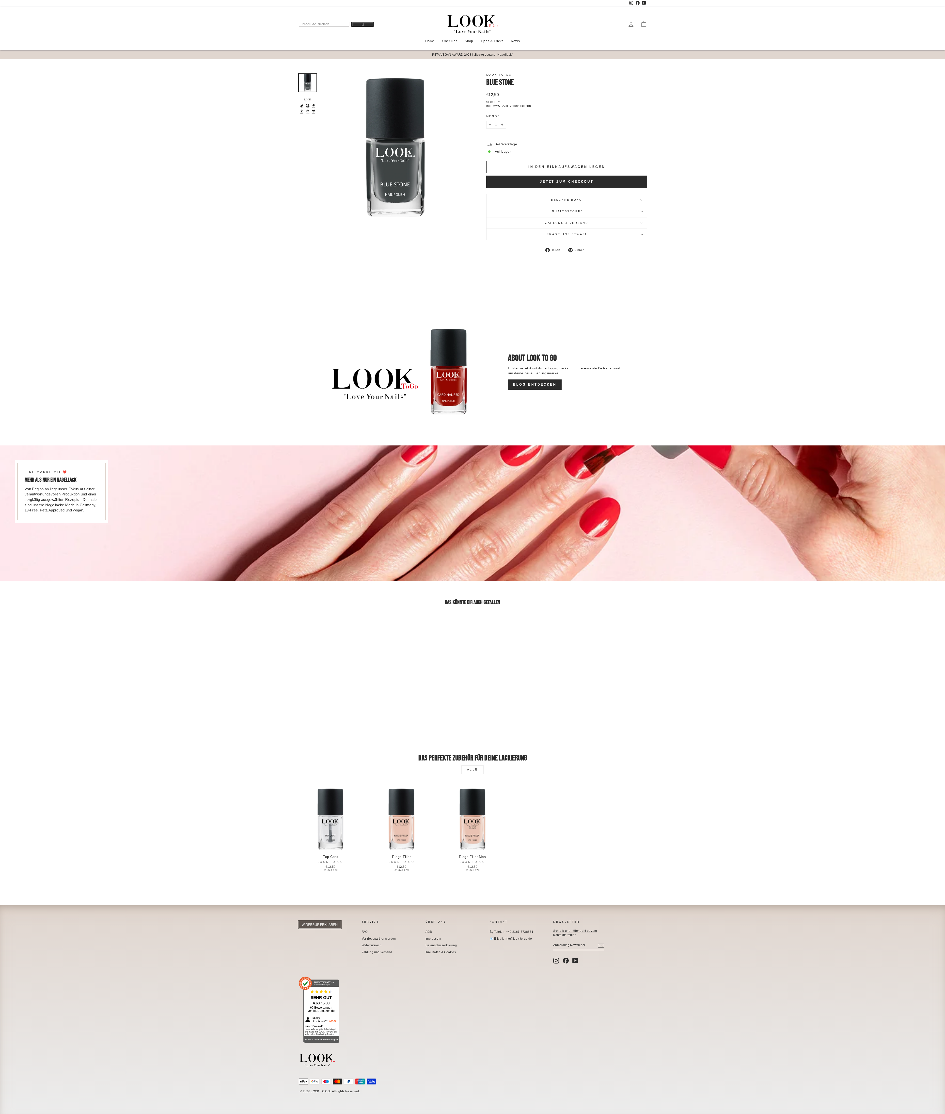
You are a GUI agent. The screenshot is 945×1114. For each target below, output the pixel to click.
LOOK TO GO (499, 74)
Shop (469, 41)
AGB (428, 932)
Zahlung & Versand (566, 222)
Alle (472, 769)
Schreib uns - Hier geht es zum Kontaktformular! (575, 933)
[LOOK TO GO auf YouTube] (575, 961)
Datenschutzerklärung (441, 945)
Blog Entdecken (534, 384)
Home (430, 41)
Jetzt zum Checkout (567, 181)
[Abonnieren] (601, 946)
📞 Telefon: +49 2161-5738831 (511, 932)
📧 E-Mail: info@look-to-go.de (510, 938)
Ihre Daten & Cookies (440, 952)
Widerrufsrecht (372, 945)
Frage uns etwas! (567, 234)
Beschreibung (566, 199)
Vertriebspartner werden (379, 938)
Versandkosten (520, 106)
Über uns (449, 41)
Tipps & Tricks (492, 41)
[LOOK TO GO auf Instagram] (556, 961)
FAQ (365, 932)
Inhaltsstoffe (567, 211)
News (515, 41)
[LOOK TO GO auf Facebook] (566, 961)
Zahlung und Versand (377, 952)
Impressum (433, 938)
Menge (493, 116)
